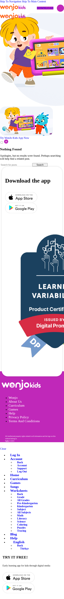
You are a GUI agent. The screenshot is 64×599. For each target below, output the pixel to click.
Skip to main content (34, 1)
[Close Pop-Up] (4, 142)
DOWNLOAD (45, 8)
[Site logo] (13, 10)
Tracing (21, 530)
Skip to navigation (11, 1)
